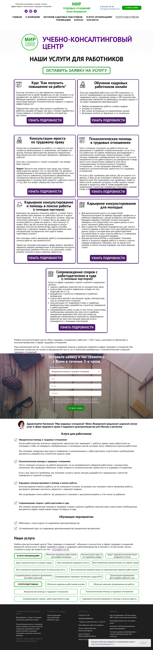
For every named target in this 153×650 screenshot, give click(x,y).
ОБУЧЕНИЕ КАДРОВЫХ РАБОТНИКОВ (63, 17)
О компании (33, 17)
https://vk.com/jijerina (96, 625)
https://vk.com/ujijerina (85, 631)
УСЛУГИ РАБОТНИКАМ (127, 17)
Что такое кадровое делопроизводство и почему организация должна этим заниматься (123, 634)
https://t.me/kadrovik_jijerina (87, 636)
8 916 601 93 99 (107, 6)
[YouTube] (30, 12)
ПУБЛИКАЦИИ (63, 19)
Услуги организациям (54, 615)
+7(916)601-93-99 (60, 549)
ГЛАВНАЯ (17, 17)
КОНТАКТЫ (92, 19)
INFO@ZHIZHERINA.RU (110, 9)
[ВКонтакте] (26, 12)
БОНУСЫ (78, 19)
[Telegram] (35, 12)
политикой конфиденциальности (102, 644)
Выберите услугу (56, 367)
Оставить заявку (75, 408)
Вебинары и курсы (53, 620)
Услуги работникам (53, 617)
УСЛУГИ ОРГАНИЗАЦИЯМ (99, 17)
